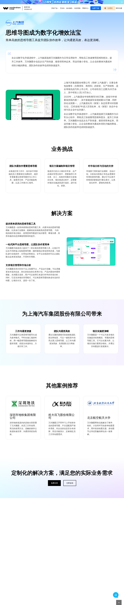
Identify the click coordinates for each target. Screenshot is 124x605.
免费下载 (95, 8)
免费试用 (54, 483)
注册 (120, 8)
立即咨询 (69, 483)
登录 (117, 8)
